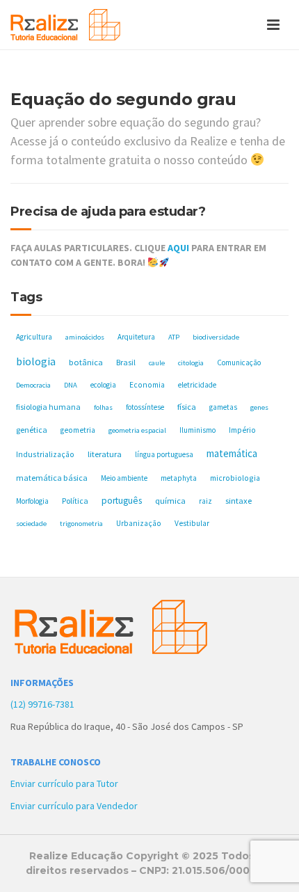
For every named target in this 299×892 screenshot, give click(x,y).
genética (31, 429)
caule (157, 362)
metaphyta (179, 478)
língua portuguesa (164, 454)
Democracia (33, 385)
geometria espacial (137, 430)
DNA (70, 385)
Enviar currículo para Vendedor (74, 805)
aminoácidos (84, 337)
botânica (86, 362)
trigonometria (81, 523)
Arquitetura (136, 337)
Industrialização (45, 454)
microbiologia (235, 477)
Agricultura (34, 337)
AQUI (178, 247)
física (186, 406)
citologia (191, 362)
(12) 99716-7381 (42, 704)
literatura (105, 454)
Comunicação (239, 362)
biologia (36, 361)
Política (75, 500)
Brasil (126, 362)
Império (242, 430)
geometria (77, 430)
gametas (223, 407)
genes (259, 407)
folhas (103, 407)
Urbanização (138, 523)
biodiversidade (216, 337)
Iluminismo (197, 430)
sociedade (31, 523)
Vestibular (192, 523)
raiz (205, 501)
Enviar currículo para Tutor (64, 783)
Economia (147, 385)
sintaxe (238, 500)
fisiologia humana (48, 406)
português (122, 501)
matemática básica (52, 477)
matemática (232, 453)
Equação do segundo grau (123, 99)
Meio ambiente (124, 478)
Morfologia (32, 501)
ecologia (103, 385)
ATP (173, 337)
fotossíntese (145, 407)
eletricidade (197, 385)
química (170, 500)
